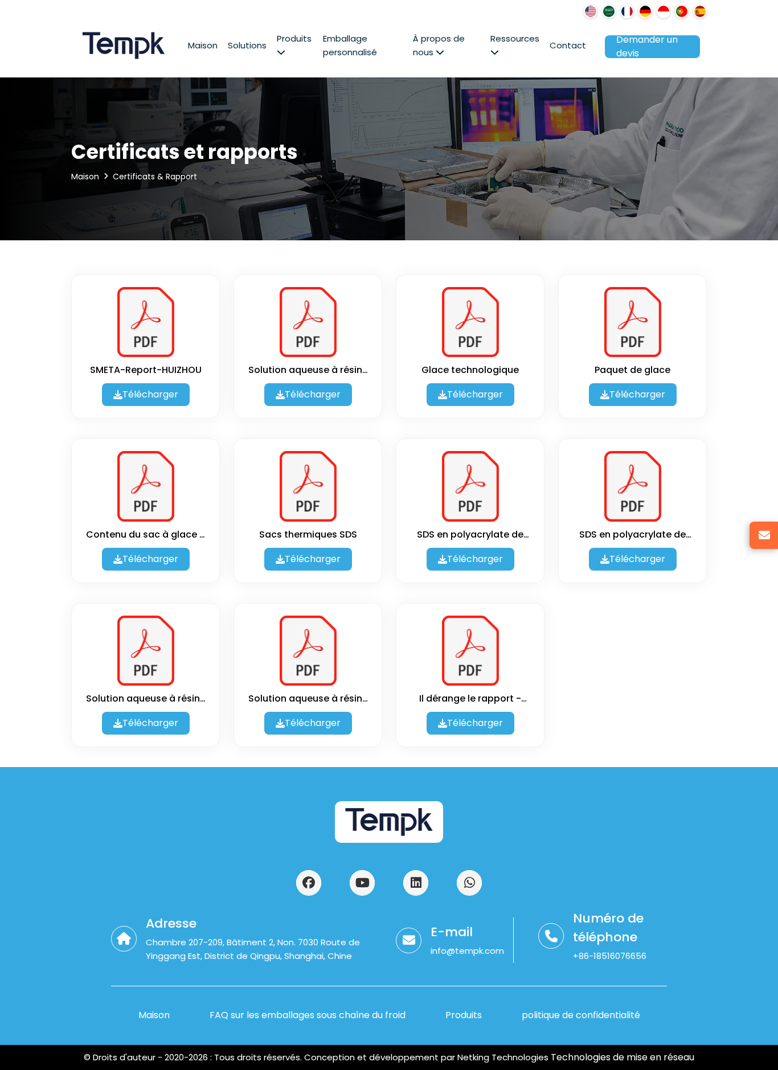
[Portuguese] (682, 11)
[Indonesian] (663, 11)
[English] (590, 11)
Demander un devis (647, 46)
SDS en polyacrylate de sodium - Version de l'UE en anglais (632, 535)
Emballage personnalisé (350, 45)
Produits (294, 38)
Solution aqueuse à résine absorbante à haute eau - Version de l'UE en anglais (308, 699)
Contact (568, 45)
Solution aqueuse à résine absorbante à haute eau (308, 370)
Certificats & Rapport (155, 176)
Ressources (514, 38)
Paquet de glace (632, 369)
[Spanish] (700, 11)
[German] (645, 11)
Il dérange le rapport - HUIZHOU (470, 699)
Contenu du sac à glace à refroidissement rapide (146, 535)
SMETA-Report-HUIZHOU (146, 369)
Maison (203, 45)
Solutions (247, 45)
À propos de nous (439, 45)
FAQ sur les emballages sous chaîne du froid (308, 1015)
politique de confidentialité (581, 1015)
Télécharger (150, 394)
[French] (627, 11)
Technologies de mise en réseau (621, 1057)
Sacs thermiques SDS (308, 534)
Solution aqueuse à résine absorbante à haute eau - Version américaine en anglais (145, 699)
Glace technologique (470, 369)
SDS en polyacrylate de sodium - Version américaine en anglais (470, 535)
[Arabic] (609, 11)
